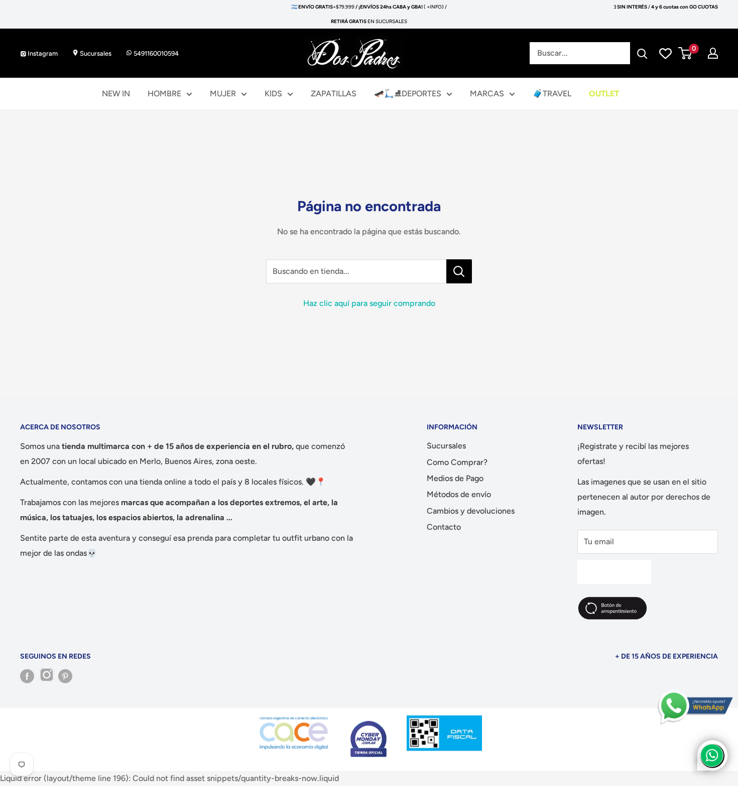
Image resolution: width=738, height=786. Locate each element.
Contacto (444, 527)
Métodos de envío (459, 494)
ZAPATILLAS (333, 93)
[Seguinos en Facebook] (27, 676)
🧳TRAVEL (552, 93)
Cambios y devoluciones (471, 511)
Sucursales (94, 53)
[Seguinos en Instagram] (46, 676)
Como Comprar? (457, 462)
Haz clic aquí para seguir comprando (369, 303)
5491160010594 (155, 53)
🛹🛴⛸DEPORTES (407, 93)
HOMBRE (164, 93)
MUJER (223, 93)
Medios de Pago (455, 478)
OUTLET (604, 93)
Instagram (42, 53)
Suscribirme (614, 571)
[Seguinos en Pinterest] (65, 676)
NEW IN (116, 93)
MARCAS (487, 93)
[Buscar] (642, 53)
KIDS (273, 93)
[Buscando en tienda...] (459, 271)
